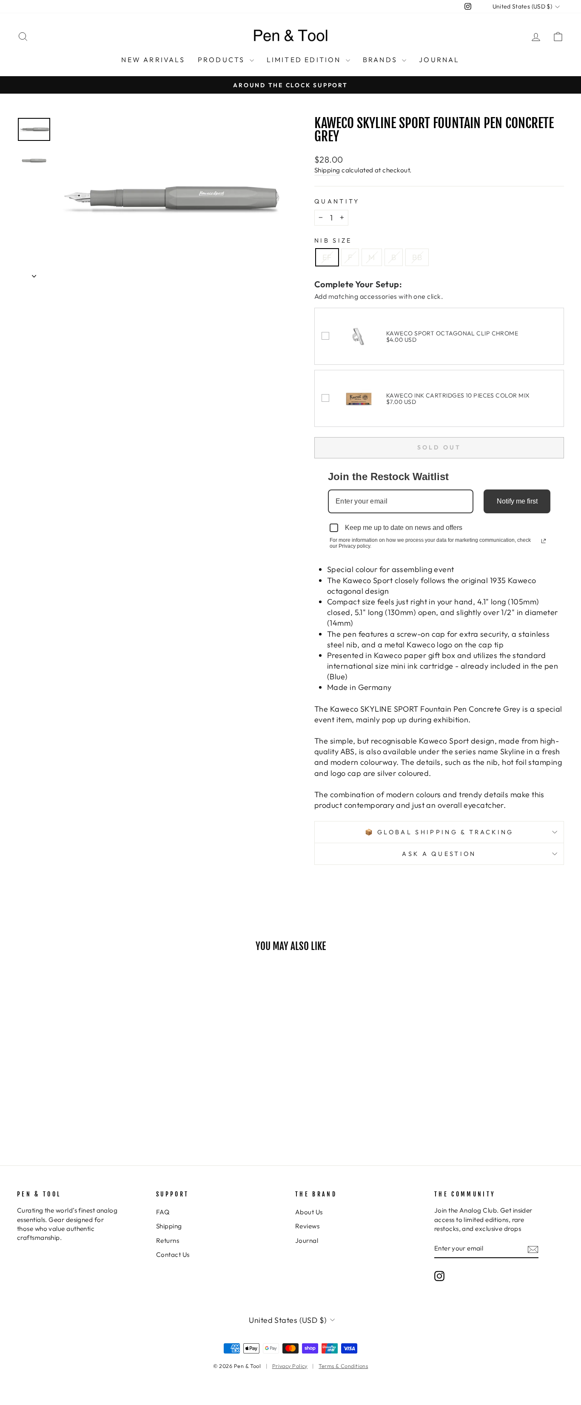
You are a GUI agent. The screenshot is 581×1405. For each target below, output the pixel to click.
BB (417, 257)
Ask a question (439, 854)
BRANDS (381, 59)
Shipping (327, 170)
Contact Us (173, 1254)
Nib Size (333, 240)
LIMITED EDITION (305, 59)
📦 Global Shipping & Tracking (439, 832)
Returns (167, 1240)
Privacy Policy (290, 1365)
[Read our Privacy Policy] (543, 541)
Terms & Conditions (343, 1365)
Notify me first (517, 501)
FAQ (162, 1212)
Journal (306, 1240)
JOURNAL (439, 59)
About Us (309, 1212)
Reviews (307, 1226)
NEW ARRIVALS (153, 59)
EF (327, 257)
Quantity (337, 201)
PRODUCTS (223, 59)
